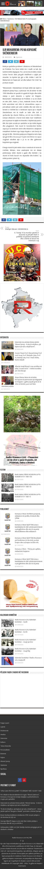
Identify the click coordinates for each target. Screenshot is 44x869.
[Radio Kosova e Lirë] (22, 3)
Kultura (2, 742)
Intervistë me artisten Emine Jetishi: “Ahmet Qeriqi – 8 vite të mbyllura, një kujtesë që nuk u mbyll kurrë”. (28, 344)
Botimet (3, 754)
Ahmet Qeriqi (5, 761)
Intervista (3, 738)
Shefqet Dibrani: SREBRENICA (16, 228)
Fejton (2, 757)
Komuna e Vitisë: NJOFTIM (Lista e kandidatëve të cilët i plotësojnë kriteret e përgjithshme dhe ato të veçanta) (28, 561)
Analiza (3, 734)
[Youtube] (24, 780)
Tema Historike (5, 746)
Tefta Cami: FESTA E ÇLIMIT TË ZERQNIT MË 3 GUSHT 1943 (20, 791)
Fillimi (4, 19)
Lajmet (2, 727)
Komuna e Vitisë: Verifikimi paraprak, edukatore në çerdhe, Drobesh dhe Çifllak (27, 516)
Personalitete (5, 750)
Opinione (10, 19)
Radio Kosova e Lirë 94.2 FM (22, 838)
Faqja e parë (4, 723)
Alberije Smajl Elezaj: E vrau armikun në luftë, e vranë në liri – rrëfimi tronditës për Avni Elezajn (28, 368)
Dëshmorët (4, 731)
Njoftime (3, 769)
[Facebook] (20, 780)
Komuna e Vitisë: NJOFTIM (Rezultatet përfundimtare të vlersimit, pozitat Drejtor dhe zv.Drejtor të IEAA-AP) (28, 540)
